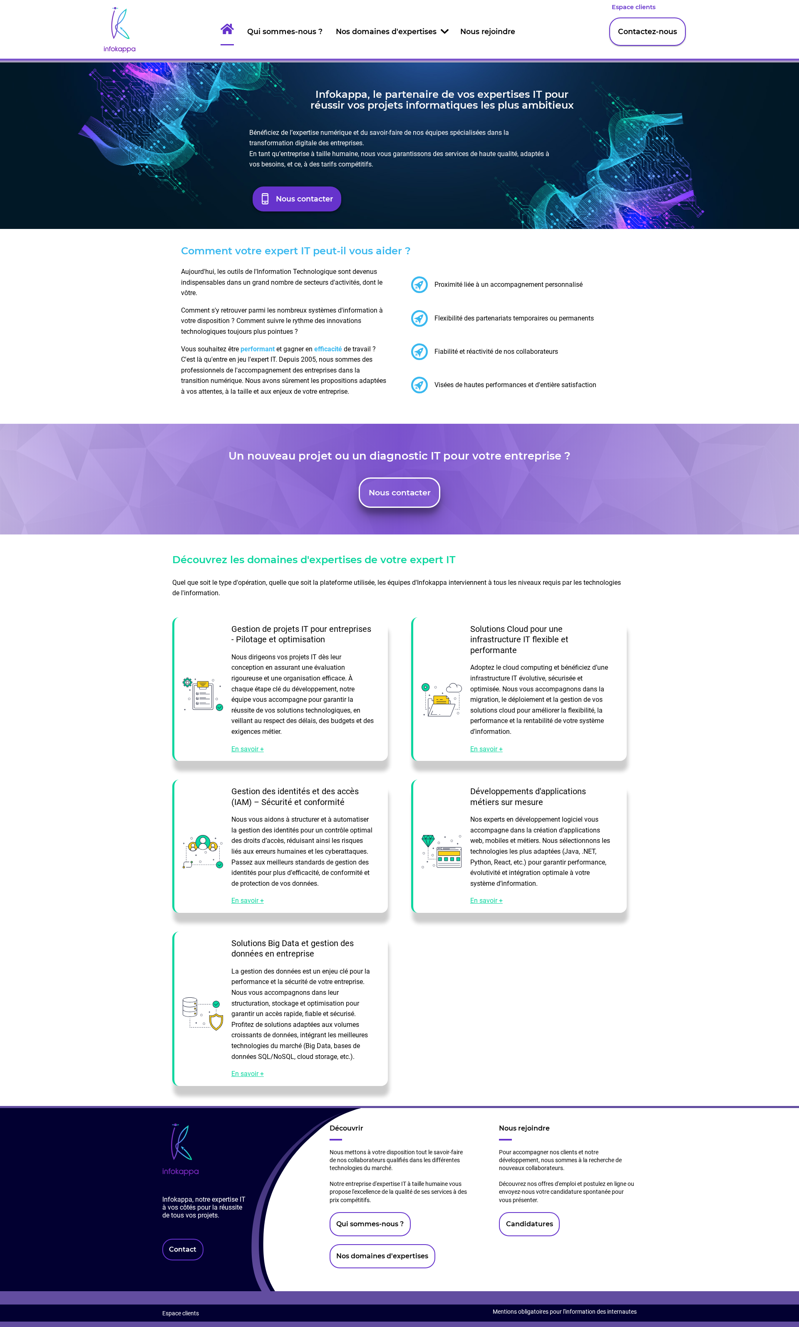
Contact (182, 1249)
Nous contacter (304, 198)
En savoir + (247, 749)
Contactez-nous (647, 31)
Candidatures (529, 1224)
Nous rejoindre (487, 31)
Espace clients (633, 7)
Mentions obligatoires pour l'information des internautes (565, 1311)
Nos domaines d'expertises (386, 31)
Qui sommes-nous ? (285, 31)
